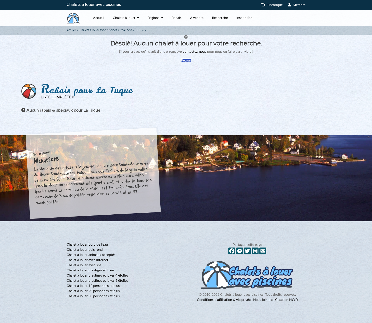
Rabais (176, 18)
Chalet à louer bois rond (85, 249)
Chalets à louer (124, 18)
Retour (186, 60)
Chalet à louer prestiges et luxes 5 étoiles (97, 280)
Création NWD (286, 299)
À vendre (196, 18)
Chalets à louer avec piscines (94, 4)
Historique (274, 5)
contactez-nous (194, 51)
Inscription (244, 18)
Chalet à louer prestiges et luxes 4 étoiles (97, 275)
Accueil (98, 18)
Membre (298, 5)
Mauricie (126, 30)
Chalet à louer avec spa (84, 265)
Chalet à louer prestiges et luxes (91, 270)
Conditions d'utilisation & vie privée (224, 299)
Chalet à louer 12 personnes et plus (93, 286)
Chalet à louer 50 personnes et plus (93, 296)
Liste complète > (57, 97)
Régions (153, 18)
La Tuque (141, 30)
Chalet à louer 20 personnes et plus (93, 291)
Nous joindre (263, 299)
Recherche (220, 18)
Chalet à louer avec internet (87, 260)
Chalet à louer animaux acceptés (91, 255)
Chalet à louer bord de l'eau (87, 244)
